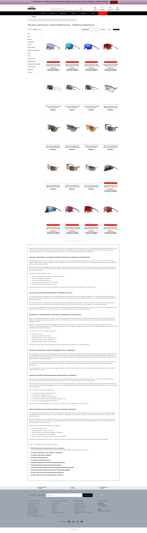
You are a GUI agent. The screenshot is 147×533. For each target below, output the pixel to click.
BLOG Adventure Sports (58, 512)
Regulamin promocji (80, 510)
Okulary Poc (32, 20)
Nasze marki (55, 507)
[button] (90, 29)
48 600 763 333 (102, 505)
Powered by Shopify (73, 529)
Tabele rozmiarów (32, 514)
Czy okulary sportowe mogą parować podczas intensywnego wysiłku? (50, 470)
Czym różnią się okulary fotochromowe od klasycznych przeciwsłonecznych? (52, 467)
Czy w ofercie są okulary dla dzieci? (41, 460)
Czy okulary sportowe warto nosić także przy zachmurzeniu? (48, 462)
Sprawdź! (114, 2)
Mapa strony (55, 510)
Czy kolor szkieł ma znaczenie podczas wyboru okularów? (47, 475)
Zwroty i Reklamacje (33, 509)
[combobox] (65, 8)
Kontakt (54, 509)
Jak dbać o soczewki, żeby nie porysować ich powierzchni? (47, 472)
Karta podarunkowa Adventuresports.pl (33, 511)
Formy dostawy (32, 505)
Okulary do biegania (56, 20)
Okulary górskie (70, 20)
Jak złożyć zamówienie (34, 503)
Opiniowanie (78, 509)
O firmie (54, 505)
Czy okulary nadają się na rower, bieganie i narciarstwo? (46, 452)
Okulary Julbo (43, 20)
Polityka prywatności (80, 505)
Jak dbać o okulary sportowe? (39, 457)
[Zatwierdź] (81, 8)
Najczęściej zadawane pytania (35, 515)
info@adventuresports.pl (104, 510)
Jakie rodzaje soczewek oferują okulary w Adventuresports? (48, 448)
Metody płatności (32, 507)
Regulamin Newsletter (81, 507)
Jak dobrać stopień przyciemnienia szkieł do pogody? (46, 465)
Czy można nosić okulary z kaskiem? (41, 455)
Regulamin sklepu (79, 503)
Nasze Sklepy (55, 503)
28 (78, 240)
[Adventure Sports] (32, 7)
